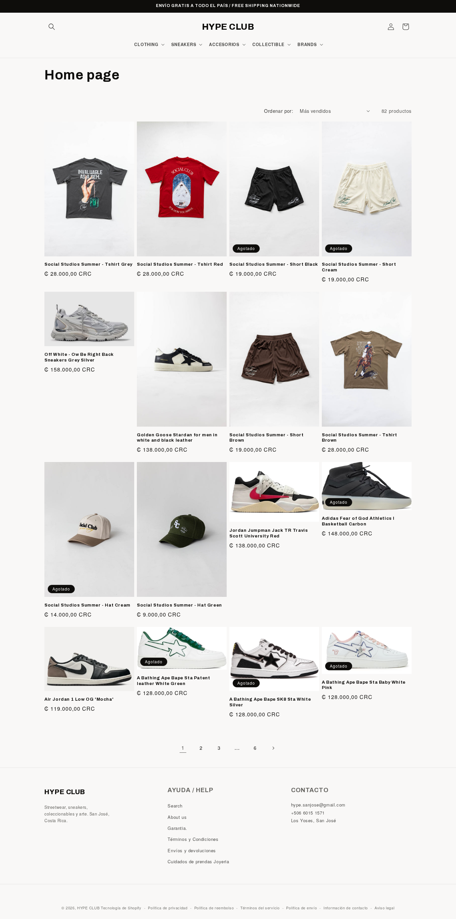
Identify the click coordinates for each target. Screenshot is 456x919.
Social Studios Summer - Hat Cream (87, 605)
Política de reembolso (214, 907)
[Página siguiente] (273, 748)
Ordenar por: (278, 110)
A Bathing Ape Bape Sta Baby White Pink (364, 685)
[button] (51, 26)
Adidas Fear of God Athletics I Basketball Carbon (358, 521)
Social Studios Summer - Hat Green (179, 605)
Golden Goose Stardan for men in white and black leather (177, 438)
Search (175, 805)
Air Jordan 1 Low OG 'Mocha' (78, 699)
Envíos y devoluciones (192, 850)
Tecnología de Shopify (121, 907)
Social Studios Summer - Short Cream (359, 267)
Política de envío (301, 907)
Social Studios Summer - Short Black (273, 264)
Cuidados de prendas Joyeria (198, 861)
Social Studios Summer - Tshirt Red (180, 264)
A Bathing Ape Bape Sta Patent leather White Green (173, 681)
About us (177, 817)
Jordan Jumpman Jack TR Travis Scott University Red (268, 533)
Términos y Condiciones (193, 839)
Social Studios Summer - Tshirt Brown (359, 438)
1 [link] (183, 747)
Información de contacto (345, 907)
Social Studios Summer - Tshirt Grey (88, 264)
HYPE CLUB (88, 907)
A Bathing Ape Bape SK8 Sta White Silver (270, 702)
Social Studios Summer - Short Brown (266, 438)
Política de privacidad (167, 907)
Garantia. (177, 828)
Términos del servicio (260, 907)
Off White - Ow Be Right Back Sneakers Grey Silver (79, 357)
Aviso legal (385, 907)
